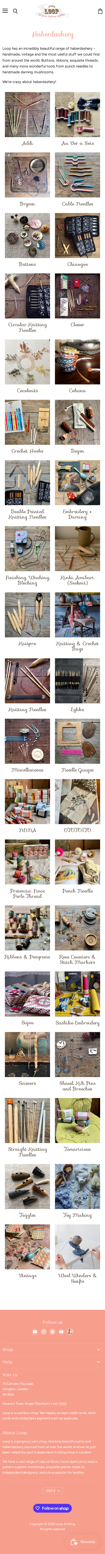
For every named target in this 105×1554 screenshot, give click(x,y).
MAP (62, 1404)
